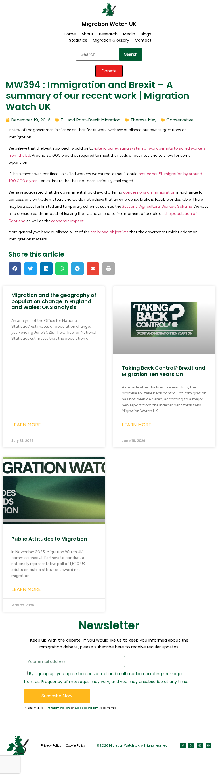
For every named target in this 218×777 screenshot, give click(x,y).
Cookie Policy (86, 708)
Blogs (146, 34)
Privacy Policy (58, 708)
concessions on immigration (149, 192)
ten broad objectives (110, 232)
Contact (143, 40)
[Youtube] (208, 745)
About (87, 34)
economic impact (67, 221)
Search (131, 54)
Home (70, 34)
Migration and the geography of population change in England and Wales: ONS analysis (53, 301)
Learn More (26, 424)
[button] (15, 268)
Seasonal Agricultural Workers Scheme (157, 206)
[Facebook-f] (183, 745)
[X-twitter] (191, 745)
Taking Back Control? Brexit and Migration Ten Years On (164, 371)
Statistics (78, 40)
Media (129, 34)
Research (108, 34)
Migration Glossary (111, 40)
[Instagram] (200, 745)
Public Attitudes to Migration (49, 538)
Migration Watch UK (109, 24)
